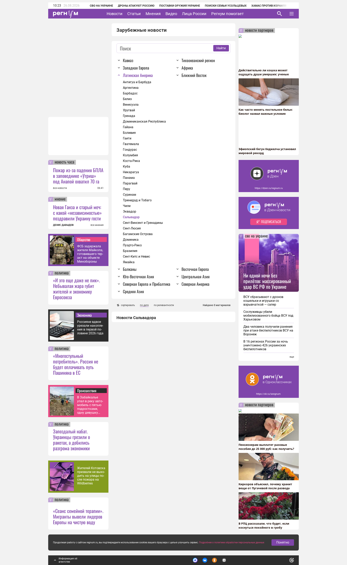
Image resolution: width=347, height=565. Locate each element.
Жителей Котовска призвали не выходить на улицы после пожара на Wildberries (91, 475)
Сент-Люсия (132, 228)
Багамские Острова (138, 234)
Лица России (194, 13)
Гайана (128, 127)
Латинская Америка (138, 75)
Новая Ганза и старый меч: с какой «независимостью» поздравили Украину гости (77, 212)
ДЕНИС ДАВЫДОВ (63, 225)
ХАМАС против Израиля (268, 5)
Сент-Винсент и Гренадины (143, 223)
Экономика (84, 315)
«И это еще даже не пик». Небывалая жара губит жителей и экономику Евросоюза (76, 288)
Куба (126, 166)
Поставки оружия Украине (179, 5)
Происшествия (86, 390)
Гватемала (131, 144)
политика (62, 273)
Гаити (127, 138)
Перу (126, 189)
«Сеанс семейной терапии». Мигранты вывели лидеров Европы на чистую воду (78, 516)
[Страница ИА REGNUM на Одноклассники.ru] (214, 560)
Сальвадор (131, 217)
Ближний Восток (194, 75)
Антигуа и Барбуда (137, 82)
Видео (171, 13)
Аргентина (131, 88)
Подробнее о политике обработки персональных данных (231, 542)
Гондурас (130, 149)
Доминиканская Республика (144, 121)
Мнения (153, 13)
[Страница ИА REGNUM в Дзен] (224, 560)
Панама (129, 178)
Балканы (129, 269)
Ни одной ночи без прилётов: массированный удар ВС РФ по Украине (267, 280)
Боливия (129, 133)
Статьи (134, 13)
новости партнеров (259, 30)
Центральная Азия (196, 276)
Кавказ (128, 60)
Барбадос (130, 93)
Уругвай (129, 110)
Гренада (129, 116)
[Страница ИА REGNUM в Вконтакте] (204, 560)
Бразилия (130, 251)
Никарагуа (131, 172)
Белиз (127, 99)
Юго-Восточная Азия (138, 276)
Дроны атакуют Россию (136, 5)
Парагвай (130, 183)
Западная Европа (136, 68)
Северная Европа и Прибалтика (146, 284)
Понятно (282, 542)
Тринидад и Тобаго (137, 200)
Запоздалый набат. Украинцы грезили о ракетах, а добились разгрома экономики (71, 439)
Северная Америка (195, 284)
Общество (83, 239)
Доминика (131, 240)
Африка (187, 68)
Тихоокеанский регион (198, 60)
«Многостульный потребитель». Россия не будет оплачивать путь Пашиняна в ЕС (75, 364)
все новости (60, 188)
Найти (221, 48)
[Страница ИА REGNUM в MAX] (195, 560)
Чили (127, 206)
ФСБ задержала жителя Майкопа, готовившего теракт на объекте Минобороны (90, 253)
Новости (114, 13)
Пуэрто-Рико (132, 245)
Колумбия (130, 155)
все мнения (97, 225)
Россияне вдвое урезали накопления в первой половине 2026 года (90, 327)
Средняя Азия (133, 291)
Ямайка (129, 262)
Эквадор (129, 211)
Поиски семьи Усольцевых (226, 5)
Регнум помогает (227, 13)
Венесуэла (131, 104)
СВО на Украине (101, 5)
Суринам (129, 195)
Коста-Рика (131, 161)
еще (292, 356)
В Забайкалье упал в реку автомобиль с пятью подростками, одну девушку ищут (90, 405)
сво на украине (256, 236)
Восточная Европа (195, 269)
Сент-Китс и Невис (136, 256)
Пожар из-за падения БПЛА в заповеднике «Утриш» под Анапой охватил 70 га (78, 175)
